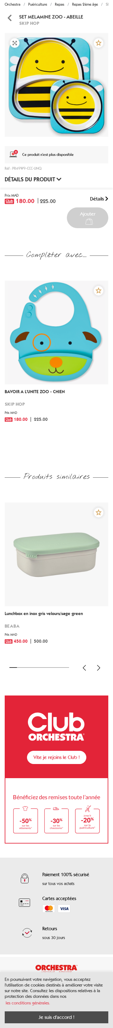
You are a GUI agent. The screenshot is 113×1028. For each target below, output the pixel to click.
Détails (97, 199)
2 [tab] (20, 667)
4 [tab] (35, 667)
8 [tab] (65, 667)
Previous (84, 668)
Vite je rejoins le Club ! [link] (57, 757)
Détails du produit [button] (30, 179)
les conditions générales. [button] (28, 1003)
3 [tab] (28, 667)
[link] (56, 410)
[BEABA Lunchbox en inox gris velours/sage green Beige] (56, 554)
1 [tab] (13, 667)
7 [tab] (58, 667)
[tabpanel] (56, 85)
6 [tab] (50, 667)
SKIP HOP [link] (29, 23)
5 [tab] (43, 667)
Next (99, 668)
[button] (98, 43)
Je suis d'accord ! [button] (56, 1017)
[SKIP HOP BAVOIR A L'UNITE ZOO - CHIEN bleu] (56, 332)
